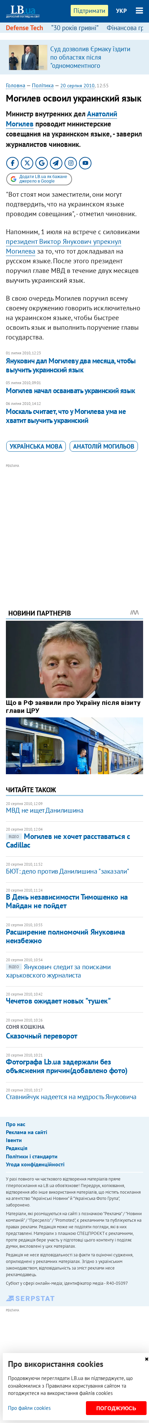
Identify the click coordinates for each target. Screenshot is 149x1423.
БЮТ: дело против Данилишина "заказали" (67, 871)
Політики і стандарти (32, 1156)
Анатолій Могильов (103, 446)
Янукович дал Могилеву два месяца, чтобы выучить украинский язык (71, 365)
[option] (74, 57)
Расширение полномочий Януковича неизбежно (65, 936)
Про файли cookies (29, 1408)
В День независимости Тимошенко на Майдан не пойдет (67, 901)
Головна (15, 85)
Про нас (15, 1124)
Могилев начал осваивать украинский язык (70, 390)
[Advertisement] (74, 527)
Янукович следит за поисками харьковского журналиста (58, 971)
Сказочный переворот (41, 1036)
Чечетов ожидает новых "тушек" (58, 1001)
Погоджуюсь (116, 1408)
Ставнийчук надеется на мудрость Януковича (71, 1096)
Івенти (14, 1140)
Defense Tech (24, 28)
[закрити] (146, 1359)
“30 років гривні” (74, 28)
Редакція (16, 1147)
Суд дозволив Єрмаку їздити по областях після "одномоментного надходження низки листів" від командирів (94, 65)
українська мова (36, 446)
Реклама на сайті (26, 1132)
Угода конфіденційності (35, 1164)
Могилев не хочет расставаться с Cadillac (68, 840)
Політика (43, 85)
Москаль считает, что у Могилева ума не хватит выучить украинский (66, 416)
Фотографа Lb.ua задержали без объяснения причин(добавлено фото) (66, 1066)
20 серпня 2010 (77, 85)
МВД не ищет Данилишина (44, 810)
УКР (121, 11)
